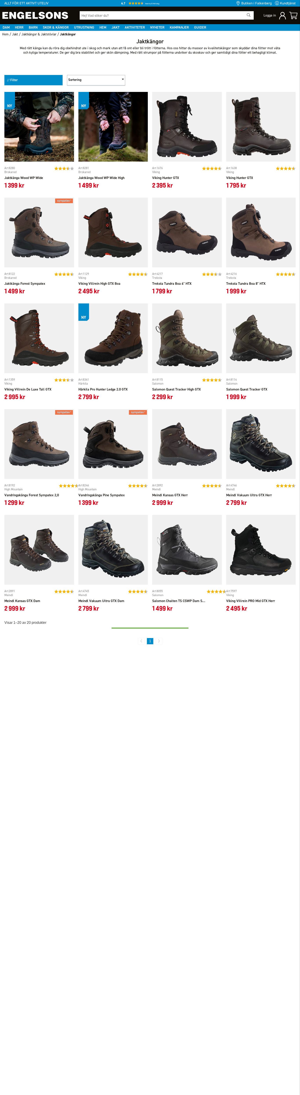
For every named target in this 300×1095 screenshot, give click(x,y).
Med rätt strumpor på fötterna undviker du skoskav (167, 52)
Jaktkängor (68, 34)
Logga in (270, 15)
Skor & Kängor (56, 27)
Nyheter (157, 27)
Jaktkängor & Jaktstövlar (39, 34)
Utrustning (84, 27)
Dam (6, 27)
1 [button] (150, 641)
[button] (150, 4)
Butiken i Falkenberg (256, 3)
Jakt (115, 27)
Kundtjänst (288, 3)
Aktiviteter (135, 27)
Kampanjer (179, 27)
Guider (200, 27)
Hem (102, 27)
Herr (19, 27)
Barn (33, 27)
